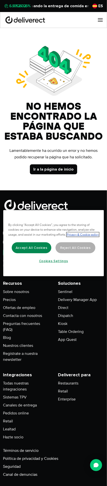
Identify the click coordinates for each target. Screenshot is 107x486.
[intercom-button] (96, 465)
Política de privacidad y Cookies (30, 458)
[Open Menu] (100, 20)
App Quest (67, 339)
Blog (7, 337)
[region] (53, 243)
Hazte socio (13, 437)
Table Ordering (71, 331)
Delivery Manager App (77, 299)
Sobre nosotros (16, 291)
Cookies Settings (53, 261)
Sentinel (65, 291)
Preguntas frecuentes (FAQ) (21, 326)
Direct (63, 307)
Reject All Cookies (75, 248)
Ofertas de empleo (19, 307)
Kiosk (62, 323)
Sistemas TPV (15, 397)
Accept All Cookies (32, 248)
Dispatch (65, 315)
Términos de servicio (21, 450)
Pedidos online (16, 413)
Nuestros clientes (18, 345)
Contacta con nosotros (22, 315)
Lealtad (9, 429)
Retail (8, 421)
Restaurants (68, 383)
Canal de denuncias (20, 474)
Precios (9, 299)
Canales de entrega (20, 405)
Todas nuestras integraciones (16, 386)
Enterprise (67, 399)
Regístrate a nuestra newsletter (20, 356)
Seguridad (12, 466)
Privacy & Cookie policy (83, 234)
